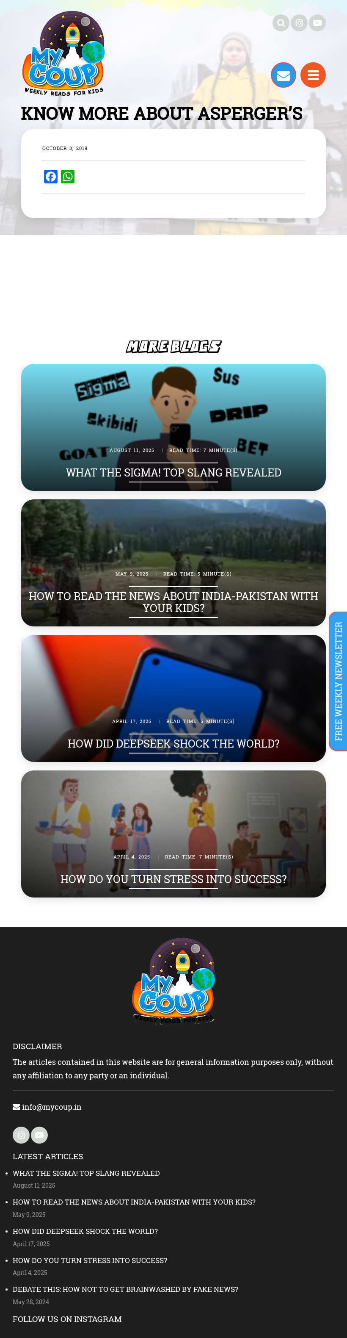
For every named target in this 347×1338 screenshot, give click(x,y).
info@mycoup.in (51, 1107)
